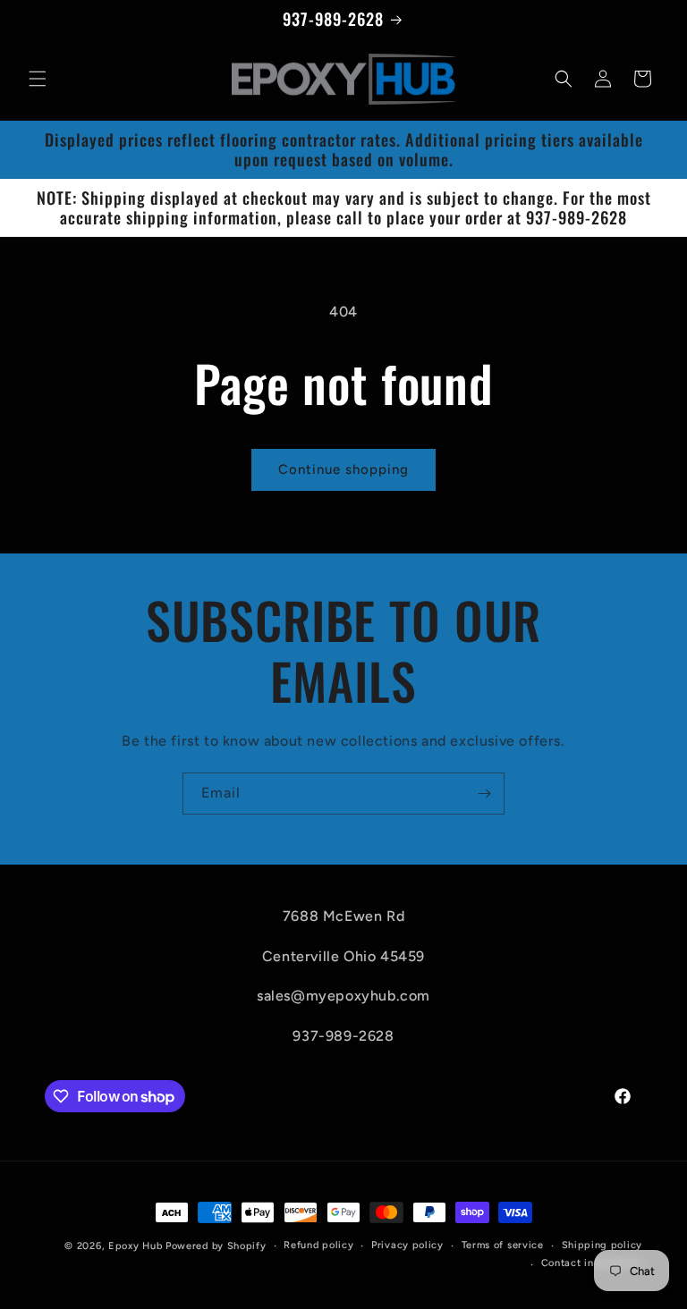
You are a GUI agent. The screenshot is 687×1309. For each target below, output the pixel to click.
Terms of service (503, 1245)
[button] (37, 78)
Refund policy (318, 1245)
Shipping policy (602, 1245)
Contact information (591, 1263)
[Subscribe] (484, 794)
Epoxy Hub (135, 1246)
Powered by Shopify (216, 1246)
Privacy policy (407, 1245)
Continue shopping (343, 469)
